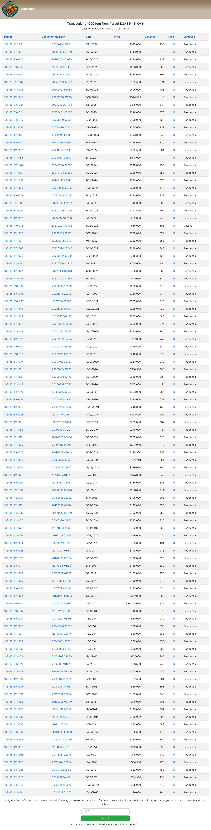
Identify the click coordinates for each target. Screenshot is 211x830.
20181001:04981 (61, 482)
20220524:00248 (61, 248)
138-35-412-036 (13, 512)
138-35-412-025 (13, 558)
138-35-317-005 (13, 754)
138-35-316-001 (13, 618)
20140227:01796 (61, 618)
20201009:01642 (62, 369)
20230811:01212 (61, 195)
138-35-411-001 (13, 240)
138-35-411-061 (13, 422)
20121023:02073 (62, 784)
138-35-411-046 (13, 97)
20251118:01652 (61, 66)
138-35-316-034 (13, 686)
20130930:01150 (61, 648)
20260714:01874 (61, 44)
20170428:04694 (62, 595)
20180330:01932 (62, 520)
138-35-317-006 (13, 202)
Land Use (189, 36)
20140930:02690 (62, 731)
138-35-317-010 (13, 361)
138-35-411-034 (13, 316)
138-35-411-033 (13, 671)
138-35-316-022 (13, 59)
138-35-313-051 (13, 210)
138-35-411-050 (13, 580)
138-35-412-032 (13, 724)
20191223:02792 (62, 407)
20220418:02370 (62, 271)
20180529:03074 (62, 505)
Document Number (53, 36)
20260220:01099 (62, 59)
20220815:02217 (62, 233)
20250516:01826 (62, 97)
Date (88, 36)
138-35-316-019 (13, 195)
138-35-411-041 (13, 74)
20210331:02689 (62, 323)
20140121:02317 (61, 633)
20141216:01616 (62, 709)
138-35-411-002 (13, 747)
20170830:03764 (62, 558)
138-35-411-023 (13, 475)
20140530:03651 (62, 626)
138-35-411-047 (13, 271)
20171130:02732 (61, 527)
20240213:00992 (62, 180)
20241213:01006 (61, 134)
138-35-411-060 (13, 444)
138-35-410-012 (13, 225)
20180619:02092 (62, 497)
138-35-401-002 (13, 603)
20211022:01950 (61, 308)
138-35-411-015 (13, 505)
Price (117, 36)
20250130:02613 (62, 127)
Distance (150, 36)
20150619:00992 (62, 679)
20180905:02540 (62, 490)
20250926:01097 (62, 74)
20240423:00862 (61, 172)
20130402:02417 (62, 769)
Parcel (8, 36)
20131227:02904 (62, 754)
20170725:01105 (61, 588)
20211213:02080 (61, 293)
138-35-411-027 (13, 595)
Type (171, 36)
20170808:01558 (62, 573)
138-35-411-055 (13, 429)
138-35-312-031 (13, 127)
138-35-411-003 (13, 626)
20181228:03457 (62, 467)
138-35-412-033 (13, 716)
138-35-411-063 (13, 157)
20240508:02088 (61, 165)
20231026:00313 (62, 187)
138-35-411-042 (13, 739)
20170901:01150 (61, 550)
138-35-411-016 (13, 376)
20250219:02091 (62, 119)
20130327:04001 (62, 777)
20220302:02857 (61, 278)
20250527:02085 (62, 89)
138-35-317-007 (13, 165)
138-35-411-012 (13, 437)
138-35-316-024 (13, 112)
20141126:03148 (61, 716)
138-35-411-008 (13, 89)
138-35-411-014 (13, 263)
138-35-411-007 (13, 218)
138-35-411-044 (13, 384)
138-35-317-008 (13, 248)
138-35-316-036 (13, 301)
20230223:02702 (61, 225)
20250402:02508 (61, 112)
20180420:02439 (62, 512)
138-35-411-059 (13, 641)
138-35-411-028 (13, 656)
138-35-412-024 (13, 391)
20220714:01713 (61, 240)
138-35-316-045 (13, 769)
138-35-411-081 (13, 51)
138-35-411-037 (13, 520)
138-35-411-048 (13, 308)
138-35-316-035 (13, 588)
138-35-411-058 (13, 331)
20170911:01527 (62, 543)
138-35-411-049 (13, 459)
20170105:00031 (61, 603)
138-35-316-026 (13, 550)
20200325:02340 (61, 391)
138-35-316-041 (13, 104)
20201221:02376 (62, 331)
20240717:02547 (62, 150)
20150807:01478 (61, 663)
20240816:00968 (62, 142)
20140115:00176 (61, 747)
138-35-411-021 (13, 633)
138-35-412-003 (13, 648)
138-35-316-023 (13, 482)
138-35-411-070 (13, 535)
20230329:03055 (61, 210)
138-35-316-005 (13, 293)
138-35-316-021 (13, 663)
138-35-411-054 (13, 543)
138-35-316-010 (13, 354)
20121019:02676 (61, 792)
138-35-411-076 (13, 278)
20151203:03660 (62, 656)
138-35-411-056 (13, 233)
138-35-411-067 (13, 150)
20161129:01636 (61, 611)
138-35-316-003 (13, 142)
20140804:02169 (62, 739)
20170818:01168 (61, 565)
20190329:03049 (62, 452)
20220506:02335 (61, 263)
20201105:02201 (61, 354)
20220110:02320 (62, 286)
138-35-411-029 (13, 573)
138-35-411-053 (13, 407)
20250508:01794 (62, 104)
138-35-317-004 (13, 82)
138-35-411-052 (13, 323)
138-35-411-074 (13, 792)
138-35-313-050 (13, 66)
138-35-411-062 (13, 709)
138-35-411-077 (13, 527)
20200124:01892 (62, 399)
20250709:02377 (62, 82)
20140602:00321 (62, 641)
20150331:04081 (61, 686)
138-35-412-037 (13, 694)
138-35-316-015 (13, 119)
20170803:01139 (61, 580)
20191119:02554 (61, 414)
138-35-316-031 (13, 399)
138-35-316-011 (13, 565)
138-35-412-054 (13, 44)
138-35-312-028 (13, 777)
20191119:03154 (62, 422)
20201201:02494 (62, 339)
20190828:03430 (62, 437)
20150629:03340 (62, 671)
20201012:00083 (62, 361)
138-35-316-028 (13, 452)
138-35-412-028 (13, 339)
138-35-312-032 (13, 490)
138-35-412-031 (13, 180)
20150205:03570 (62, 701)
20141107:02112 (62, 724)
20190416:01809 (61, 444)
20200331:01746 (62, 384)
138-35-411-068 (13, 701)
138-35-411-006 (13, 255)
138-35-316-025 (13, 414)
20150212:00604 (62, 694)
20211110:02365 (61, 301)
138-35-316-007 (13, 611)
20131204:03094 (62, 762)
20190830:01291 (61, 429)
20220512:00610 (62, 255)
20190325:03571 (62, 459)
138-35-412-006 (13, 467)
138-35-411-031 (13, 369)
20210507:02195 (62, 316)
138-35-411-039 (13, 187)
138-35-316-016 (13, 784)
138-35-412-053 (13, 497)
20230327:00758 (62, 218)
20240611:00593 (62, 157)
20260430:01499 (62, 51)
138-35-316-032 (13, 731)
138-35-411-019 (13, 134)
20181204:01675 (61, 475)
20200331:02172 (62, 376)
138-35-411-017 (13, 172)
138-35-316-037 (13, 286)
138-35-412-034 (13, 679)
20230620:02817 (62, 202)
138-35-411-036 (13, 762)
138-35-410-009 (13, 346)
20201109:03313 (61, 346)
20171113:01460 (62, 535)
